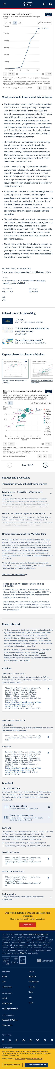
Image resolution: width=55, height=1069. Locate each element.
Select (40, 403)
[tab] (5, 23)
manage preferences (34, 1058)
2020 (49, 74)
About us (32, 976)
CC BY (30, 88)
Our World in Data (27, 4)
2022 (49, 443)
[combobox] (44, 4)
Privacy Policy (20, 1058)
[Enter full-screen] (50, 88)
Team (31, 992)
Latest (4, 998)
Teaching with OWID (10, 1009)
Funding (32, 987)
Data (4, 981)
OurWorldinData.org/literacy (12, 456)
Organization (34, 981)
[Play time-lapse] (5, 74)
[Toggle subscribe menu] (50, 4)
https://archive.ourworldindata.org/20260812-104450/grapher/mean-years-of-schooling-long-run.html (23, 704)
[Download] (39, 88)
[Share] (45, 88)
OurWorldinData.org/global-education (15, 88)
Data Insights (7, 987)
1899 (11, 443)
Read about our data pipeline (13, 574)
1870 (11, 74)
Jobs (30, 997)
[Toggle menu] (4, 4)
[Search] (44, 4)
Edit (45, 23)
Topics (4, 976)
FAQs (22, 953)
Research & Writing (9, 1020)
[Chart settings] (50, 403)
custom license (14, 948)
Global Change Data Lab (38, 935)
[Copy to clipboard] (46, 689)
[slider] (17, 74)
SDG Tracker (7, 1003)
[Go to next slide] (45, 465)
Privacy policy (7, 1048)
